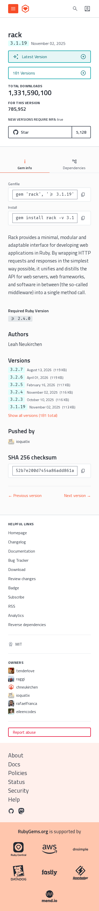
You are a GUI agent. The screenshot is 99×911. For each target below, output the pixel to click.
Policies (17, 772)
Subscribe (16, 597)
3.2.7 (16, 369)
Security (18, 790)
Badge (13, 588)
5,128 (81, 132)
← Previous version (25, 495)
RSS (11, 606)
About (15, 755)
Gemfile (14, 183)
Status (16, 781)
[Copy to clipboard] (83, 194)
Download (16, 569)
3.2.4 (16, 392)
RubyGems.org (33, 831)
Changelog (17, 542)
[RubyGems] (25, 9)
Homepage (17, 533)
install (12, 207)
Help (14, 799)
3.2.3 (16, 399)
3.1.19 (17, 406)
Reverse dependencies (27, 624)
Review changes (22, 579)
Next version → (77, 495)
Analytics (16, 615)
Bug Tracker (18, 560)
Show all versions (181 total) (32, 415)
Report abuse (24, 732)
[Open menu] (13, 8)
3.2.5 (16, 384)
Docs (14, 764)
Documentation (21, 551)
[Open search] (75, 8)
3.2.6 (16, 377)
